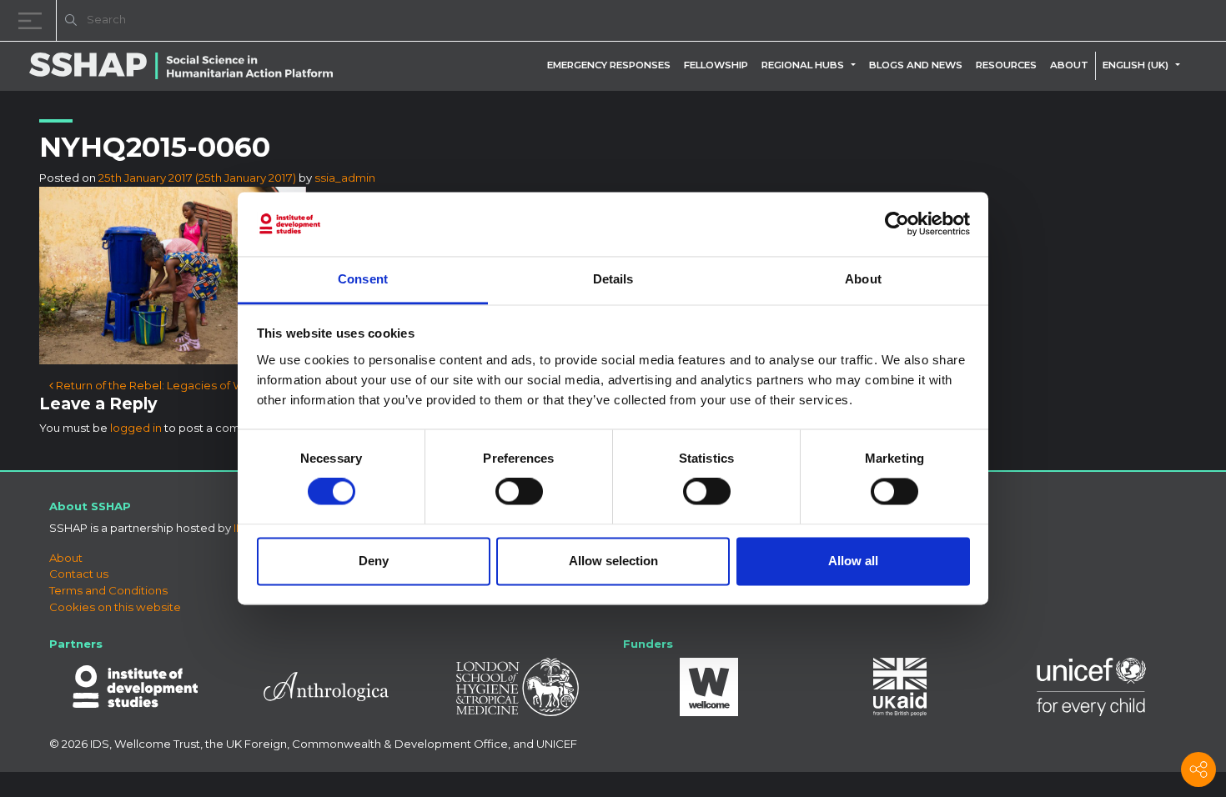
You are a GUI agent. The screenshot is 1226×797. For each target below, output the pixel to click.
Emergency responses (609, 65)
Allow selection (613, 561)
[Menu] (33, 20)
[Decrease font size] (1000, 23)
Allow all (853, 561)
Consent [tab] (363, 279)
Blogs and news (915, 65)
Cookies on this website (115, 607)
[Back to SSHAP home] (1132, 21)
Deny (374, 561)
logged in (136, 427)
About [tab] (863, 279)
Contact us (78, 573)
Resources (1006, 65)
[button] (856, 65)
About (1069, 65)
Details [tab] (613, 279)
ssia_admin (344, 177)
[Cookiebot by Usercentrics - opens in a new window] (897, 224)
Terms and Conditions (108, 590)
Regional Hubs (802, 65)
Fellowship (716, 65)
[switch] (519, 492)
